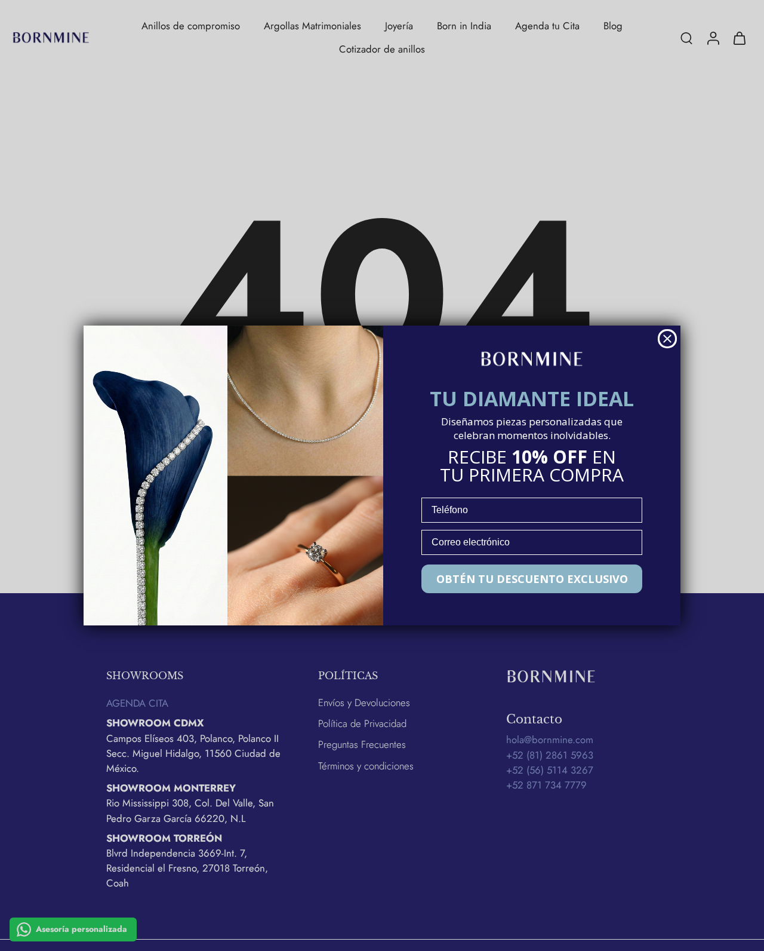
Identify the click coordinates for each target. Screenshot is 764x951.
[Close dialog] (667, 338)
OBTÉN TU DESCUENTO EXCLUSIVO (532, 579)
